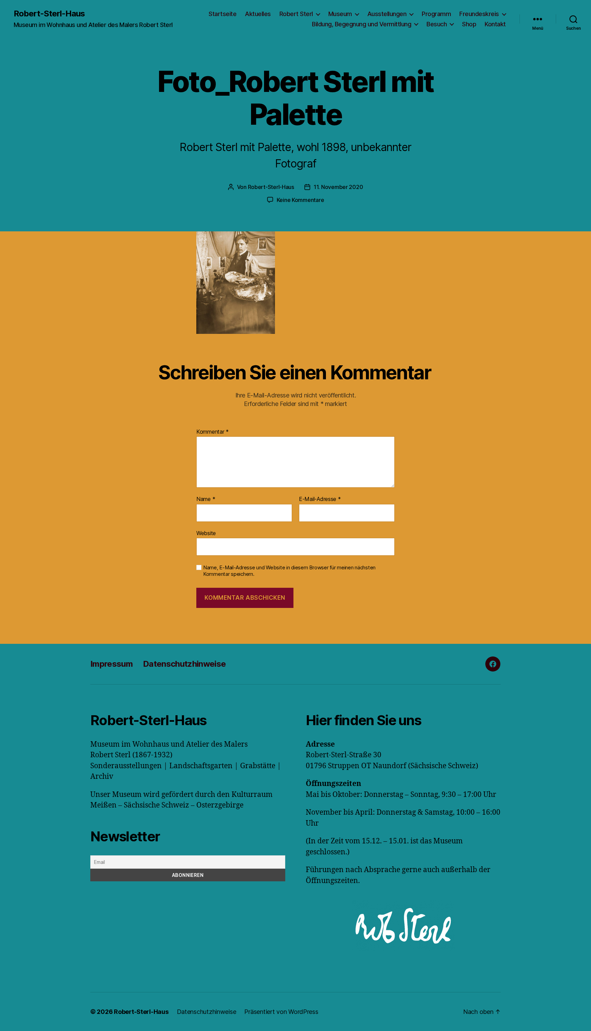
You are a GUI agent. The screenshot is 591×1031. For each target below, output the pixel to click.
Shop (469, 24)
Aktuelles (258, 13)
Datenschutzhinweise (184, 664)
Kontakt (495, 24)
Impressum (111, 664)
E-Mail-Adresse (320, 499)
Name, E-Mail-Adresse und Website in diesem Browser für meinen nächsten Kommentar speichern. (289, 571)
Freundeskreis (479, 13)
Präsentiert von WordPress (281, 1011)
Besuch (436, 24)
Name (205, 499)
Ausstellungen (387, 13)
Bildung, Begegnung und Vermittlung (361, 24)
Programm (436, 13)
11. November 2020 (338, 187)
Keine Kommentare (300, 199)
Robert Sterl (296, 13)
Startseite (222, 13)
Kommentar (212, 432)
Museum (340, 13)
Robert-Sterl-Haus (49, 14)
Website (206, 533)
